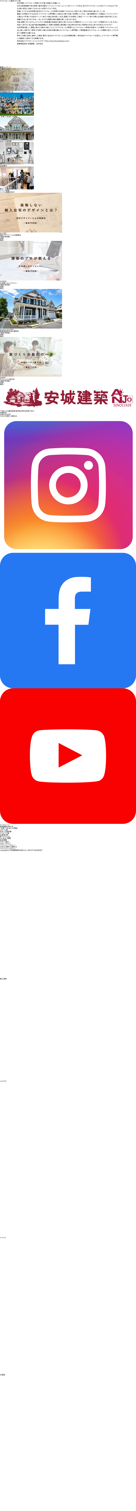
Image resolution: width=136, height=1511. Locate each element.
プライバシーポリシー (8, 845)
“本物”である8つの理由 (8, 828)
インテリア (3, 1081)
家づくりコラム (5, 836)
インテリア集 (4, 833)
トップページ (4, 824)
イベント (3, 1237)
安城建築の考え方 (6, 826)
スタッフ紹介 (4, 841)
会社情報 (3, 840)
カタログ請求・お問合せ (8, 416)
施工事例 (3, 978)
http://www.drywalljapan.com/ (57, 41)
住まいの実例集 (6, 831)
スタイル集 (4, 830)
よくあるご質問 (5, 838)
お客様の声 (4, 835)
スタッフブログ (5, 843)
